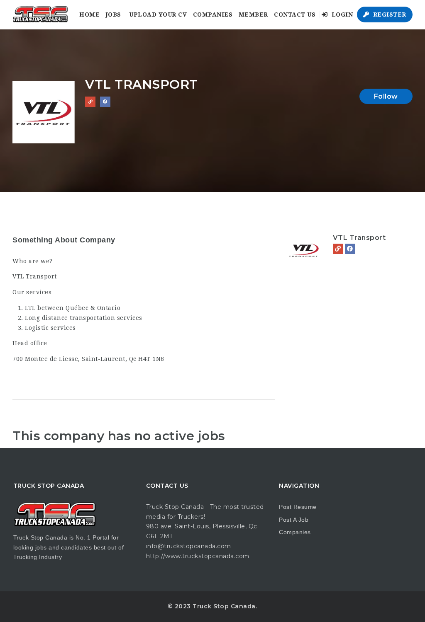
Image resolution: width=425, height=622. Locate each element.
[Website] (338, 249)
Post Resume (298, 506)
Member (253, 14)
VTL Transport (359, 238)
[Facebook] (350, 249)
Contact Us (294, 14)
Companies (213, 14)
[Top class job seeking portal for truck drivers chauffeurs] (40, 14)
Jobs (113, 14)
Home (89, 14)
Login (341, 14)
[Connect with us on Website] (90, 102)
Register (388, 14)
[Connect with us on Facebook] (105, 102)
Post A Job (293, 519)
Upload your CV (158, 14)
